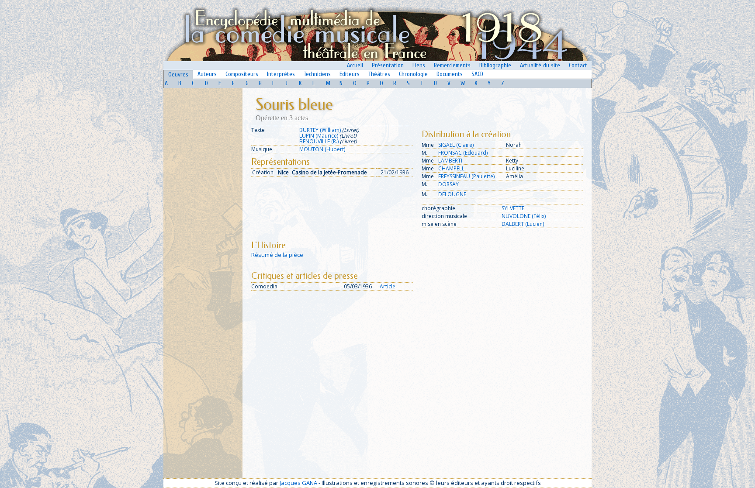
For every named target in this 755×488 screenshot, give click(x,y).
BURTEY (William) (320, 130)
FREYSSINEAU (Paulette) (466, 176)
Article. (388, 286)
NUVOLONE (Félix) (524, 216)
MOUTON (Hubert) (322, 149)
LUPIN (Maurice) (318, 135)
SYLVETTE (513, 208)
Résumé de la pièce (277, 255)
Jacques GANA (298, 483)
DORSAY (448, 184)
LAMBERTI (450, 160)
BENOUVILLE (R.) (319, 141)
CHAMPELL (451, 168)
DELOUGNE (452, 194)
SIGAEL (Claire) (456, 145)
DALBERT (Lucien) (523, 224)
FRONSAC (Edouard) (463, 152)
